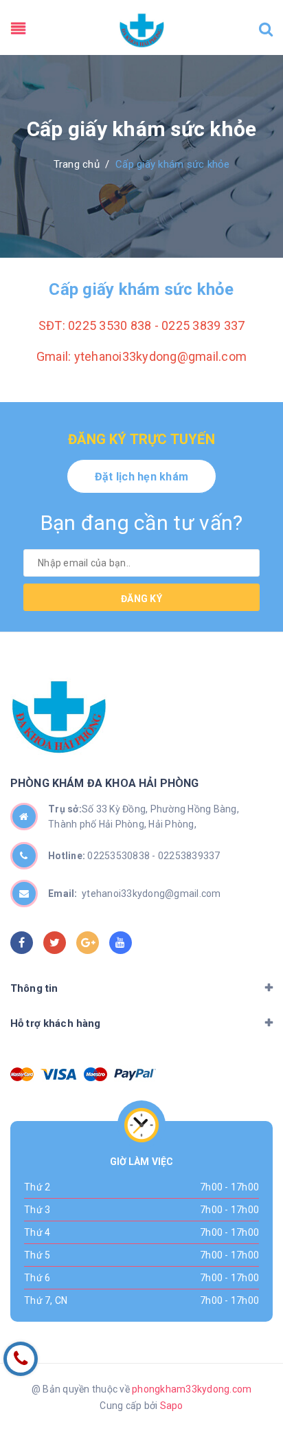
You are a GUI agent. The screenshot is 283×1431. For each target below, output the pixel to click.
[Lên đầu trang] (248, 1345)
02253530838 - (122, 855)
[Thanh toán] (22, 1074)
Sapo (171, 1405)
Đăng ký (141, 598)
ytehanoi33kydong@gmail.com (134, 893)
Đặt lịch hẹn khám (141, 476)
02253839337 (189, 855)
